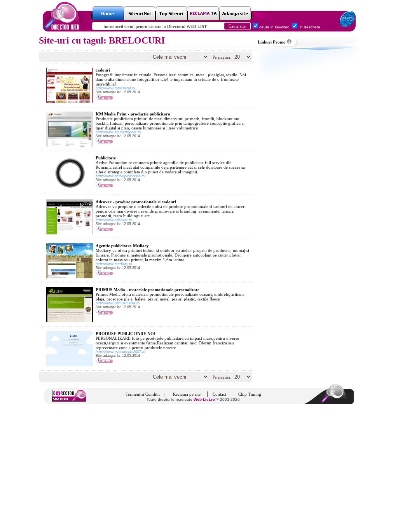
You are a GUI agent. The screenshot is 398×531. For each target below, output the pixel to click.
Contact (219, 394)
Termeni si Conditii (143, 394)
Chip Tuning (249, 394)
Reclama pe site (187, 394)
